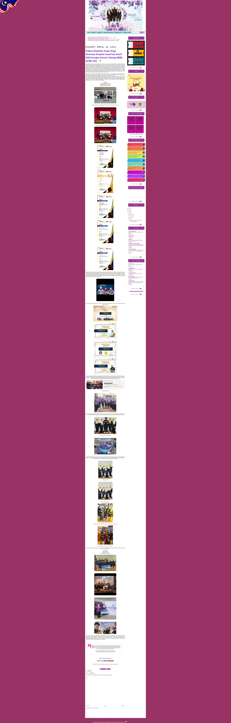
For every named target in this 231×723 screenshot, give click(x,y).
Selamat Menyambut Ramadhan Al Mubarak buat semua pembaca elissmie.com (101, 39)
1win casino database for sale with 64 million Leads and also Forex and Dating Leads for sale (136, 251)
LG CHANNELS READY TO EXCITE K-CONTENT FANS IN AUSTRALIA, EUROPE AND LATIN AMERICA (136, 282)
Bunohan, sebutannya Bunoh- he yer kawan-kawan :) (134, 156)
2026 (129, 208)
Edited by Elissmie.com (102, 722)
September (131, 215)
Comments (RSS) (123, 722)
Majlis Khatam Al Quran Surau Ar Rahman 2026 (96, 38)
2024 (129, 211)
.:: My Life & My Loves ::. (132, 231)
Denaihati (130, 239)
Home (105, 705)
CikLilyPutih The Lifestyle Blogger (134, 243)
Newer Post (88, 705)
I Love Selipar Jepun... (132, 272)
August (130, 217)
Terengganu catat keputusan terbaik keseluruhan (134, 180)
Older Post (123, 705)
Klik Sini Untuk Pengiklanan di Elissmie (136, 134)
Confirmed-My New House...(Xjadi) (134, 172)
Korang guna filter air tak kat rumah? (134, 144)
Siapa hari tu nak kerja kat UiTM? (134, 148)
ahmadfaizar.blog (131, 268)
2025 (129, 209)
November (131, 214)
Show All (144, 254)
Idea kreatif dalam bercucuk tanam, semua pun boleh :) (134, 160)
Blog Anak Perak (131, 276)
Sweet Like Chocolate (132, 249)
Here (98, 722)
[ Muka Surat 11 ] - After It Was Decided (135, 273)
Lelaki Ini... (130, 175)
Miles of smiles (131, 235)
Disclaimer (118, 722)
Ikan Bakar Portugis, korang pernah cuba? (134, 168)
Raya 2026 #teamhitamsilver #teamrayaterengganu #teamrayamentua (100, 37)
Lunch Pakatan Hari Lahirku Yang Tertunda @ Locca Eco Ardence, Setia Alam (101, 40)
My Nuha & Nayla (102, 658)
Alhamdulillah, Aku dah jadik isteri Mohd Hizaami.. (134, 152)
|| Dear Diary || (131, 263)
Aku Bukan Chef (108, 658)
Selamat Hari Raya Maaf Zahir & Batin (134, 164)
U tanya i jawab (131, 236)
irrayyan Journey (131, 280)
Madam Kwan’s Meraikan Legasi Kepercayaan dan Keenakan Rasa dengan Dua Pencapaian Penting (136, 245)
